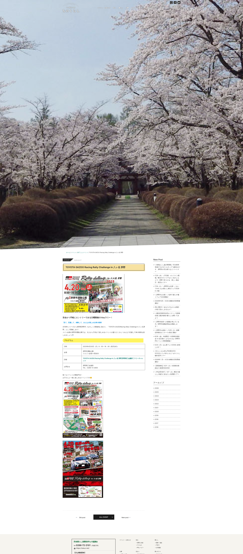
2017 (156, 423)
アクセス (139, 545)
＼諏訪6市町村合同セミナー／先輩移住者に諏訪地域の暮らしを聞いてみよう (167, 315)
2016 (156, 427)
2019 (156, 415)
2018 (156, 419)
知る (114, 8)
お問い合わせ (176, 8)
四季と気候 (140, 542)
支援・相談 (164, 8)
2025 (157, 392)
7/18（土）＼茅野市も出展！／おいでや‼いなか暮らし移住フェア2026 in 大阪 (167, 288)
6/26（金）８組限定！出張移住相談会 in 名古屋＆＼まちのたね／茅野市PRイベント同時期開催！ (167, 338)
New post (125, 517)
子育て (158, 545)
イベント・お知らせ (103, 8)
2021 (156, 408)
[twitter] (179, 2)
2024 (157, 396)
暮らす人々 (142, 8)
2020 (157, 411)
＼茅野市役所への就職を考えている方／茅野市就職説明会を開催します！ (167, 324)
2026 (157, 388)
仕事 (127, 8)
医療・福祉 (159, 542)
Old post (82, 517)
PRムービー (140, 547)
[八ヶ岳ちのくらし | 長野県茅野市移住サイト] (71, 7)
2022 (157, 404)
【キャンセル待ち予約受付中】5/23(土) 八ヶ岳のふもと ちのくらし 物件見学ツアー (167, 353)
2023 (157, 400)
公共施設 (158, 547)
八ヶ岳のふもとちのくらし (154, 8)
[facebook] (171, 2)
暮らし (121, 8)
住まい (133, 8)
